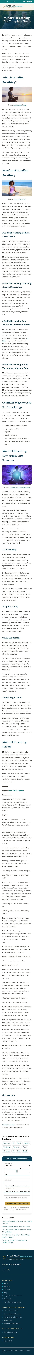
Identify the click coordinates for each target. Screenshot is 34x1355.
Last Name (20, 1168)
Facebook (6, 1143)
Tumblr (25, 1147)
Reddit (19, 1143)
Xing (18, 1151)
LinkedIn (27, 1143)
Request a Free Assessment (17, 1203)
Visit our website (8, 1125)
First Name (7, 1168)
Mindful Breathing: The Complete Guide (16, 1227)
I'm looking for (8, 1163)
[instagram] (14, 1)
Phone (5, 1174)
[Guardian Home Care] (17, 1257)
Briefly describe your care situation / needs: (17, 1191)
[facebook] (11, 1)
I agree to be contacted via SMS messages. (16, 1197)
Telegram (16, 1147)
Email (25, 1151)
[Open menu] (30, 7)
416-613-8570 (27, 1)
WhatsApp (6, 1147)
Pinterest (6, 1151)
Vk (13, 1151)
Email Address (8, 1180)
